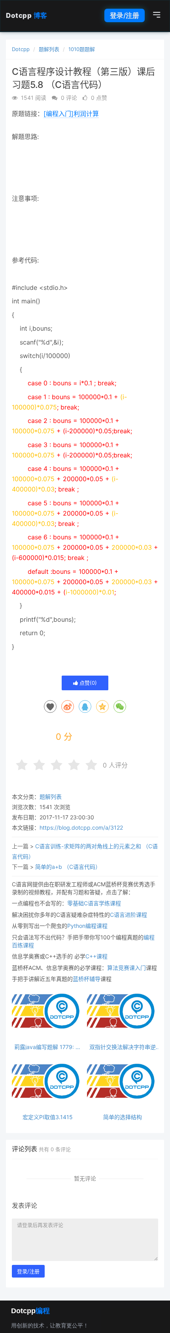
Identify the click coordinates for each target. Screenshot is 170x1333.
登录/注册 (124, 15)
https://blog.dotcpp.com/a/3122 (81, 827)
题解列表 (49, 49)
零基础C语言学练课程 (94, 903)
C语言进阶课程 (128, 914)
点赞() (87, 683)
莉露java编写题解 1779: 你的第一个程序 (47, 1047)
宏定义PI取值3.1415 (48, 1117)
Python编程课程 (87, 925)
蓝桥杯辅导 (86, 978)
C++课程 (96, 956)
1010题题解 (81, 49)
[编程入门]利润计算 (71, 114)
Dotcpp (26, 15)
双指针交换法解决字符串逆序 (122, 1047)
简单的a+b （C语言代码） (68, 866)
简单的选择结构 (122, 1117)
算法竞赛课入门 (126, 967)
